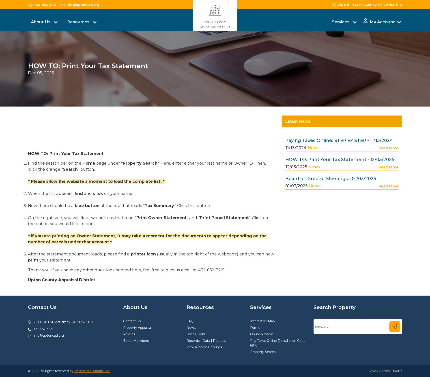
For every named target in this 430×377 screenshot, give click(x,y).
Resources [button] (78, 22)
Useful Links (196, 334)
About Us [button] (41, 22)
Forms (255, 328)
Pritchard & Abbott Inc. (92, 371)
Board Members (136, 341)
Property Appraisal (137, 328)
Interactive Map (262, 321)
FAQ (190, 321)
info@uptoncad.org (49, 335)
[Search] (394, 326)
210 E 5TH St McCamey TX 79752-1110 (63, 322)
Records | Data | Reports (206, 341)
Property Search (263, 352)
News (313, 147)
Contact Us (132, 321)
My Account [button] (382, 22)
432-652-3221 (43, 329)
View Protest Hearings (204, 347)
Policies (129, 334)
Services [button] (341, 22)
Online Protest (261, 334)
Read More (388, 148)
